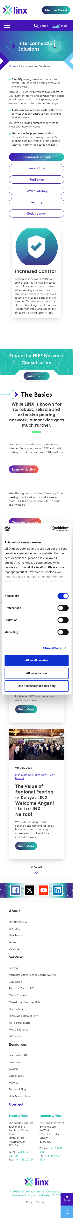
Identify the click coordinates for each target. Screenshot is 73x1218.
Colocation (15, 981)
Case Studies (16, 1075)
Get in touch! (37, 376)
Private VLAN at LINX (21, 988)
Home (12, 66)
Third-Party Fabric (19, 1022)
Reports (13, 1082)
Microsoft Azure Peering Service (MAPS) (32, 975)
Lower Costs (36, 168)
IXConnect (15, 1036)
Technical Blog (17, 1089)
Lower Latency (36, 191)
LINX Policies (16, 935)
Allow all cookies (36, 660)
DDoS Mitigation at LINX (23, 1016)
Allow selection (36, 673)
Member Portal (56, 10)
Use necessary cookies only (36, 685)
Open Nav (7, 25)
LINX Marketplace (19, 1096)
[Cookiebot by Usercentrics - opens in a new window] (52, 528)
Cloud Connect (18, 995)
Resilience (36, 179)
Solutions (14, 1062)
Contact (16, 1104)
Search (44, 25)
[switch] (63, 608)
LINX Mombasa (24, 774)
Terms (12, 942)
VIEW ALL (36, 867)
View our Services (25, 522)
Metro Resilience (18, 1029)
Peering (13, 968)
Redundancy (36, 213)
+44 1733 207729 (23, 1159)
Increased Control (36, 157)
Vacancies (14, 949)
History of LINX (18, 921)
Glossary (13, 1069)
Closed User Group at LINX (24, 1002)
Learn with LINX (23, 469)
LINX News (41, 774)
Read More (26, 709)
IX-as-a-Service (17, 1009)
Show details (52, 648)
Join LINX (14, 928)
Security (37, 202)
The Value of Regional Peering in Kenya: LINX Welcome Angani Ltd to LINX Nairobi (34, 800)
